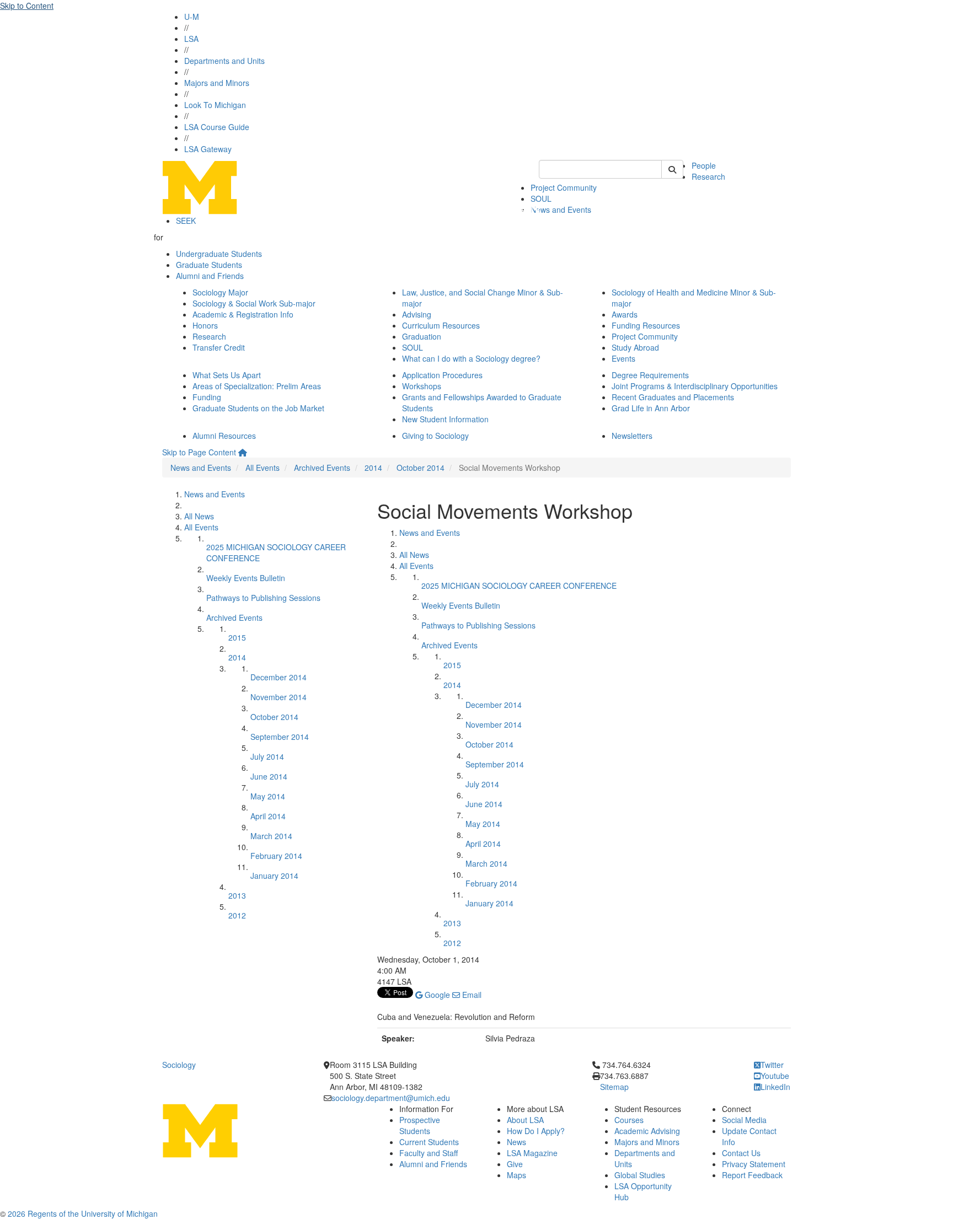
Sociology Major (220, 292)
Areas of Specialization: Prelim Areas (256, 385)
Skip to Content (26, 5)
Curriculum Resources (441, 325)
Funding (206, 396)
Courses (629, 1119)
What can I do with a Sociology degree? (471, 358)
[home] (242, 452)
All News (199, 516)
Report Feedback (752, 1174)
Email (470, 994)
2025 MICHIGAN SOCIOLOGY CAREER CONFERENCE (519, 585)
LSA (191, 38)
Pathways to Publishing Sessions (263, 597)
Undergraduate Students (219, 253)
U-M (191, 16)
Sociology (179, 1064)
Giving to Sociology (435, 435)
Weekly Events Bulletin (245, 577)
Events (623, 358)
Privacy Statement (753, 1163)
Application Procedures (442, 374)
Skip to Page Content (199, 452)
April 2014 (268, 815)
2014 (373, 467)
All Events (262, 467)
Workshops (421, 385)
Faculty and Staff (428, 1152)
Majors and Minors (216, 82)
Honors (205, 325)
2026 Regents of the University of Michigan (83, 1213)
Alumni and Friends (210, 275)
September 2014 (279, 736)
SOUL (412, 347)
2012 (237, 915)
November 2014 (278, 696)
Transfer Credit (218, 347)
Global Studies (639, 1174)
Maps (516, 1174)
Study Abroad (635, 347)
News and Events (561, 209)
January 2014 (274, 875)
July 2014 (267, 756)
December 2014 (278, 677)
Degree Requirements (650, 374)
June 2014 (268, 776)
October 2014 (421, 467)
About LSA (525, 1119)
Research (708, 176)
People (704, 165)
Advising (416, 314)
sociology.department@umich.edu (390, 1097)
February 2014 (276, 855)
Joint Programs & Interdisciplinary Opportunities (695, 385)
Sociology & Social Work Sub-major (253, 303)
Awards (625, 314)
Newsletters (632, 435)
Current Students (429, 1141)
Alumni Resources (224, 435)
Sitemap (614, 1086)
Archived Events (322, 467)
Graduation (421, 336)
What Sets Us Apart (226, 374)
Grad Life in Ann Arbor (651, 408)
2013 (237, 895)
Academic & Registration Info (242, 314)
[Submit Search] (672, 169)
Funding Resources (646, 325)
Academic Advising (647, 1130)
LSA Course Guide (216, 126)
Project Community (564, 187)
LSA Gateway (208, 148)
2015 (237, 637)
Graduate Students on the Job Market (258, 408)
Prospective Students (419, 1125)
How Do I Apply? (536, 1130)
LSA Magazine (532, 1152)
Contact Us (741, 1152)
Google (436, 994)
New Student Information (445, 419)
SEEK (186, 220)
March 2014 (271, 835)
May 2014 (267, 796)
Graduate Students (209, 264)
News (516, 1141)
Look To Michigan (215, 104)
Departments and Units (224, 60)
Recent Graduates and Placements (673, 396)
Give (515, 1163)
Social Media (744, 1119)
